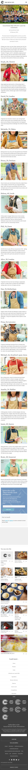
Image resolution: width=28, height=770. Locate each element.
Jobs (10, 753)
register (11, 520)
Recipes (14, 666)
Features (14, 683)
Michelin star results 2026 (14, 673)
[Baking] (21, 626)
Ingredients (14, 676)
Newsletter (14, 693)
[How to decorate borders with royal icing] (21, 609)
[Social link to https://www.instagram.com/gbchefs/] (14, 759)
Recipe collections (14, 680)
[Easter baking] (21, 555)
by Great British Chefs (14, 30)
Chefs (14, 670)
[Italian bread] (21, 572)
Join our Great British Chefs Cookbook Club (12, 751)
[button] (26, 2)
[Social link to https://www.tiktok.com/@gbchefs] (18, 759)
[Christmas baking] (14, 591)
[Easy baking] (7, 609)
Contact (6, 746)
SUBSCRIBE (8, 509)
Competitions (14, 690)
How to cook (14, 686)
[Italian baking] (7, 572)
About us (6, 753)
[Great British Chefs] (7, 555)
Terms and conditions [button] (14, 742)
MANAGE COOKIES (14, 767)
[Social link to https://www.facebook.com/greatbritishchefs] (9, 759)
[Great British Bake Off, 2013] (14, 643)
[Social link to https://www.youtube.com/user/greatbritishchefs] (16, 759)
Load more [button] (13, 659)
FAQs (22, 751)
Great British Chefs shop (14, 748)
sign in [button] (6, 520)
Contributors (14, 753)
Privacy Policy (20, 753)
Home (14, 663)
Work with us (11, 746)
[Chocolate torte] (7, 626)
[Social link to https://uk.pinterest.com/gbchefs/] (11, 759)
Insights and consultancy (18, 746)
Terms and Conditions (14, 755)
